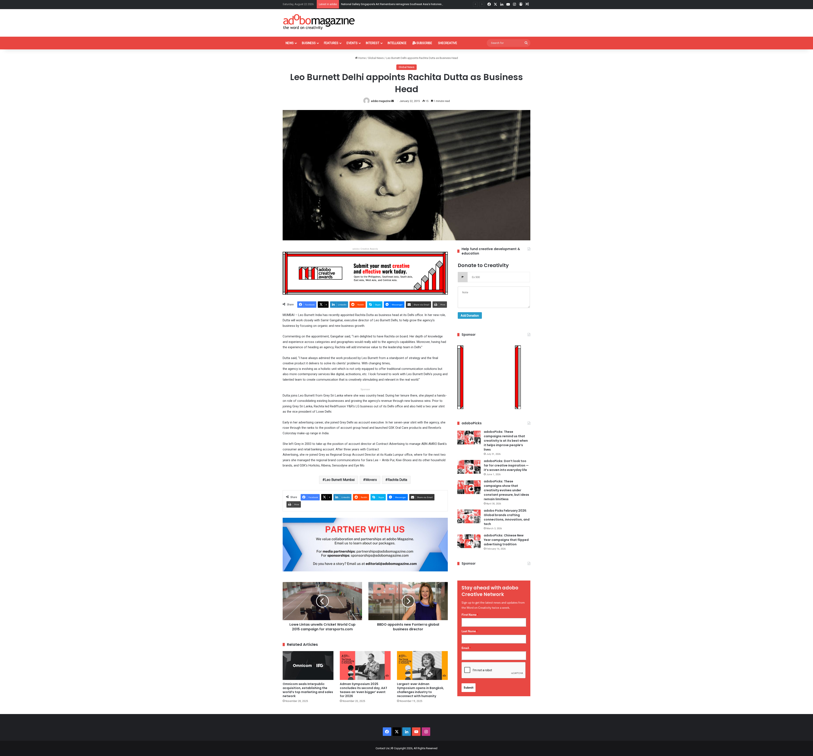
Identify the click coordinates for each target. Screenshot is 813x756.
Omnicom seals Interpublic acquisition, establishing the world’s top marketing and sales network (308, 690)
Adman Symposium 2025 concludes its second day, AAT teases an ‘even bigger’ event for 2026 (363, 690)
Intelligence (397, 43)
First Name (470, 615)
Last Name (470, 631)
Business (309, 43)
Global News (376, 58)
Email (466, 648)
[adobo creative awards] (365, 272)
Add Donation (470, 315)
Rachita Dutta (397, 480)
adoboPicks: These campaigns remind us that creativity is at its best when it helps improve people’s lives (506, 441)
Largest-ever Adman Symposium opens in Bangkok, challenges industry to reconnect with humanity (420, 690)
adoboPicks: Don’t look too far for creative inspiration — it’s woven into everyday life (506, 465)
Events (352, 43)
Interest (372, 43)
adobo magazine (381, 101)
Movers (371, 480)
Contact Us (382, 748)
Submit (468, 687)
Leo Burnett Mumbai (340, 480)
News (290, 43)
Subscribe (424, 43)
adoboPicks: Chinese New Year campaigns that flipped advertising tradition (506, 539)
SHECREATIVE (447, 43)
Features (331, 43)
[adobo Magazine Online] (319, 21)
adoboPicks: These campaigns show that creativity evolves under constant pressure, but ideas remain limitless (506, 490)
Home (362, 58)
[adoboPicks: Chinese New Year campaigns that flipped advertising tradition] (469, 541)
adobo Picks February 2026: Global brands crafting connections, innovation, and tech (507, 517)
